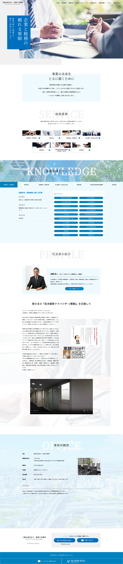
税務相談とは (91, 218)
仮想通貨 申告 (91, 235)
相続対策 (26, 185)
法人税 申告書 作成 (91, 206)
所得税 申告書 (91, 222)
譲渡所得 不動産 (66, 235)
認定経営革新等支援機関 (96, 185)
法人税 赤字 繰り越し (66, 206)
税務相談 (91, 231)
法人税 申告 (66, 214)
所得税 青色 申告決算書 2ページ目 (66, 218)
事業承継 (79, 185)
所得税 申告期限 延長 (91, 210)
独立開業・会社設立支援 (61, 185)
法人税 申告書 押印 (91, 198)
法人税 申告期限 (66, 226)
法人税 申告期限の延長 (91, 226)
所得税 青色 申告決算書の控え (91, 214)
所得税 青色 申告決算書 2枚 (66, 198)
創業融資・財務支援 (44, 185)
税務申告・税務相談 (9, 185)
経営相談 (114, 185)
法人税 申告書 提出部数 (66, 202)
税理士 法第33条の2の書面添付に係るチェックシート (66, 210)
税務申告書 (66, 231)
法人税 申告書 (66, 222)
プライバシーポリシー (34, 543)
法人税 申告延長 (91, 202)
